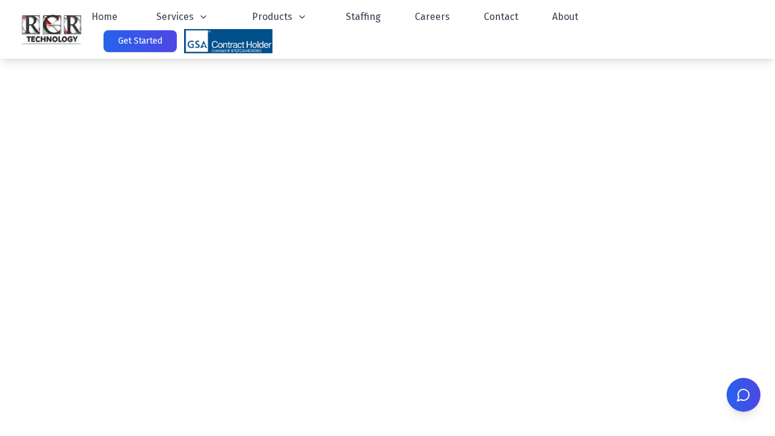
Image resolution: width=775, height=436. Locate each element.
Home (104, 16)
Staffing (363, 16)
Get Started (140, 41)
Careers (432, 16)
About (565, 16)
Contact (501, 16)
